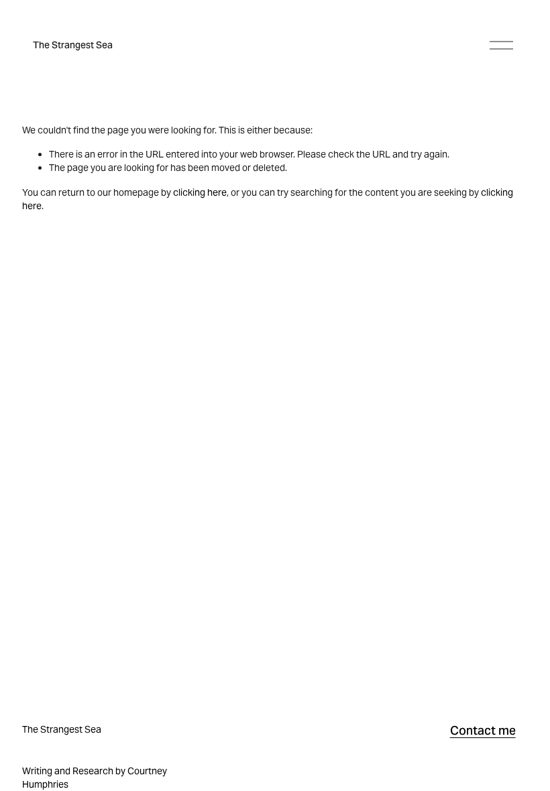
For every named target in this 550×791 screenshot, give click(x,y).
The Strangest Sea (73, 45)
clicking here (200, 192)
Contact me (483, 730)
